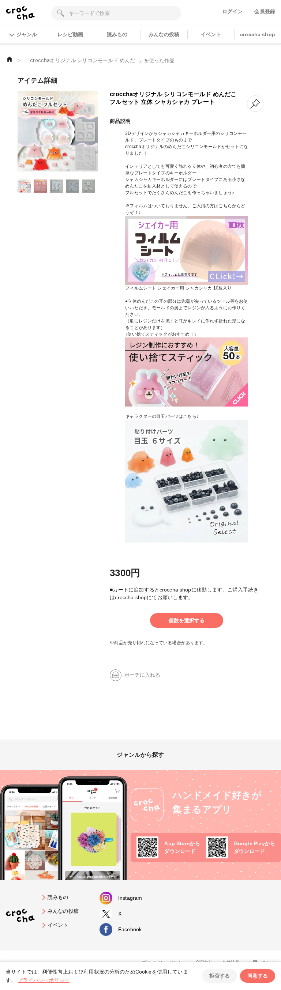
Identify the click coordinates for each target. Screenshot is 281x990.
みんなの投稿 (164, 34)
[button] (255, 103)
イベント (211, 34)
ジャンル (26, 34)
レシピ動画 (70, 34)
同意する (257, 976)
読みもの (117, 34)
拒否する (219, 976)
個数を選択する (187, 620)
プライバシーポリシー (44, 980)
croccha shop (257, 34)
